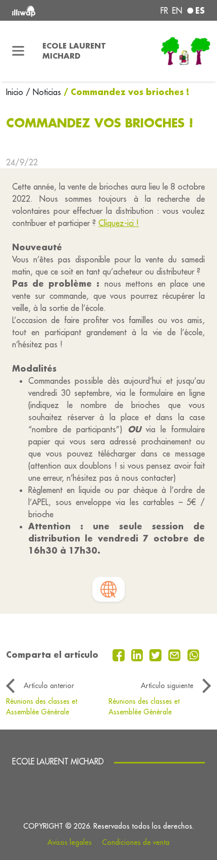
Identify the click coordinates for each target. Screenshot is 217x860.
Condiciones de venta (136, 842)
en (177, 11)
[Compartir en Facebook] (120, 654)
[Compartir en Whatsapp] (193, 654)
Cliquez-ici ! (118, 223)
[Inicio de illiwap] (48, 10)
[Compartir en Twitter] (156, 654)
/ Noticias (43, 92)
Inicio (16, 92)
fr (164, 11)
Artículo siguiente (167, 685)
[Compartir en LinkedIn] (138, 654)
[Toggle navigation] (18, 51)
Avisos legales (69, 842)
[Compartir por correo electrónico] (175, 654)
